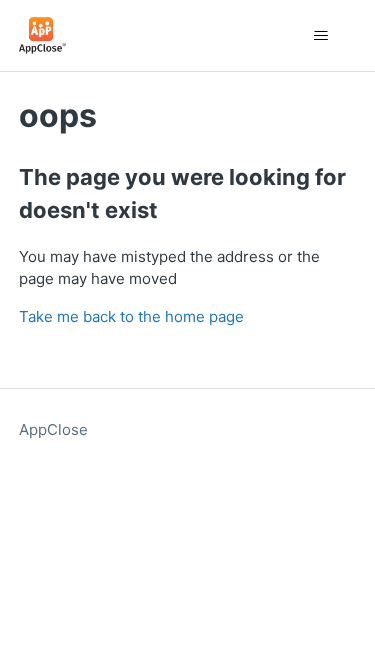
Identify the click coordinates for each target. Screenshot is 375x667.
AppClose (53, 429)
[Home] (42, 35)
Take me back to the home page (131, 316)
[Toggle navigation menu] (320, 36)
